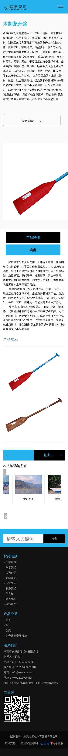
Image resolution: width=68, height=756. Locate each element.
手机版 (59, 743)
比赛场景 (11, 562)
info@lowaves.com (23, 672)
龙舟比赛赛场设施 (16, 635)
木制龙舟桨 (55, 266)
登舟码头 (49, 455)
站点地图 (11, 598)
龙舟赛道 (28, 498)
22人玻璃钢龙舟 (15, 466)
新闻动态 (11, 577)
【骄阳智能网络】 (28, 743)
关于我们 (11, 567)
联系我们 (11, 588)
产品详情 (33, 237)
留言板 (10, 593)
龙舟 (8, 619)
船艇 (8, 630)
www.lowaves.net (22, 677)
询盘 (33, 250)
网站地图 (11, 604)
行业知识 (11, 583)
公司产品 (11, 572)
